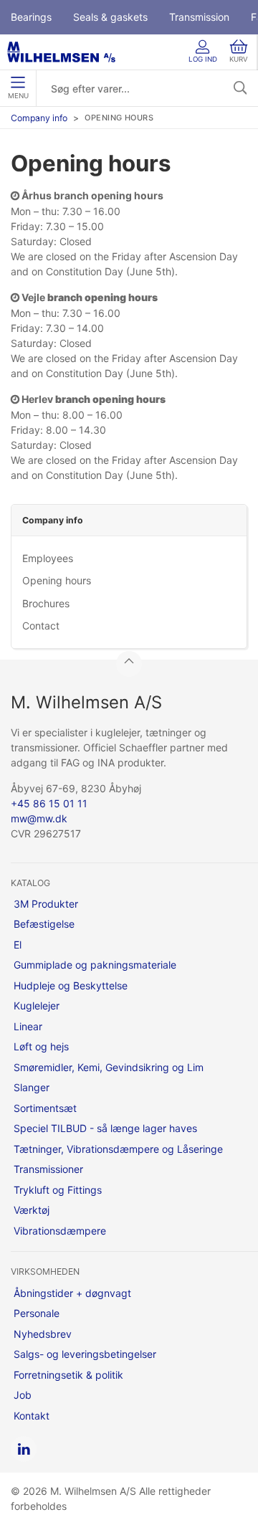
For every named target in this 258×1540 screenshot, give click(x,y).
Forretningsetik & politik (68, 1375)
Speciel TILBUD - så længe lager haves (105, 1128)
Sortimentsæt (45, 1108)
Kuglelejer (36, 1005)
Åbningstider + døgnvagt (72, 1293)
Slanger (31, 1087)
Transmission (199, 17)
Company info (39, 118)
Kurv (238, 59)
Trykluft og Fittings (58, 1190)
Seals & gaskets (110, 17)
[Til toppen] (129, 664)
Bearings (31, 17)
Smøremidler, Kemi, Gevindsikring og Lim (109, 1067)
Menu (18, 96)
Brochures (46, 603)
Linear (28, 1026)
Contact (40, 625)
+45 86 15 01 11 (49, 803)
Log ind (202, 59)
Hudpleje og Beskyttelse (71, 985)
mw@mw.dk (39, 818)
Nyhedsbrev (43, 1334)
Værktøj (31, 1210)
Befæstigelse (44, 924)
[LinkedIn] (24, 1449)
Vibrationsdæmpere (60, 1231)
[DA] (61, 52)
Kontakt (31, 1416)
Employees (47, 558)
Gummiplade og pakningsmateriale (95, 965)
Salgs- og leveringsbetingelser (85, 1354)
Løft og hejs (41, 1046)
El (18, 944)
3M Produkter (46, 904)
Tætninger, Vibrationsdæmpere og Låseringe (118, 1149)
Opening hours (56, 580)
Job (23, 1395)
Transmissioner (48, 1169)
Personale (36, 1313)
